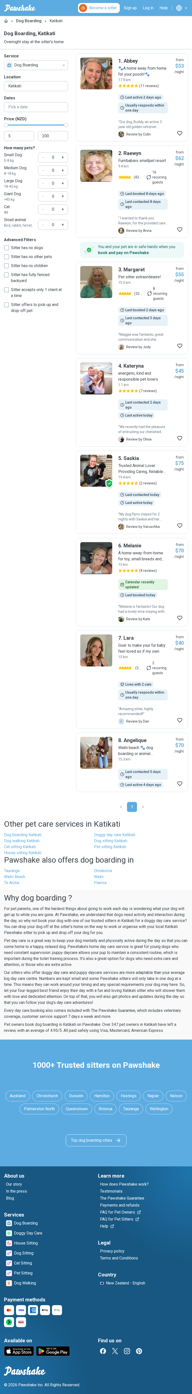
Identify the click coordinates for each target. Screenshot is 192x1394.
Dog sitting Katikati (110, 840)
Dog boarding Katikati (23, 834)
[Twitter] (115, 1351)
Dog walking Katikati (22, 840)
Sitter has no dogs (27, 247)
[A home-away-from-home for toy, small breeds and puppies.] (132, 582)
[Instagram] (127, 1351)
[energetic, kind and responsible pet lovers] (132, 402)
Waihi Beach (14, 876)
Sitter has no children (29, 265)
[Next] (143, 807)
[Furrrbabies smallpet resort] (132, 192)
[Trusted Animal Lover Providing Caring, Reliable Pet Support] (132, 492)
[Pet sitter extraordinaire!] (132, 308)
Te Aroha (11, 882)
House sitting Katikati (23, 852)
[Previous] (121, 807)
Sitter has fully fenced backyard (30, 277)
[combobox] (36, 65)
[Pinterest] (139, 1351)
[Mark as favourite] (180, 133)
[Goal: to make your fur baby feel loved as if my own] (132, 679)
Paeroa (100, 882)
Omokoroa (103, 870)
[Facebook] (103, 1351)
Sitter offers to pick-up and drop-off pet (34, 307)
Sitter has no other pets (31, 256)
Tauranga (12, 870)
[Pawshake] (20, 8)
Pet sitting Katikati (110, 846)
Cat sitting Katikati (20, 846)
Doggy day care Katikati (114, 834)
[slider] (6, 125)
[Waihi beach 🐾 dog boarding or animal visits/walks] (132, 762)
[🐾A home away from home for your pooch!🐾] (132, 97)
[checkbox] (6, 247)
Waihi (99, 876)
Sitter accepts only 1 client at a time (36, 292)
